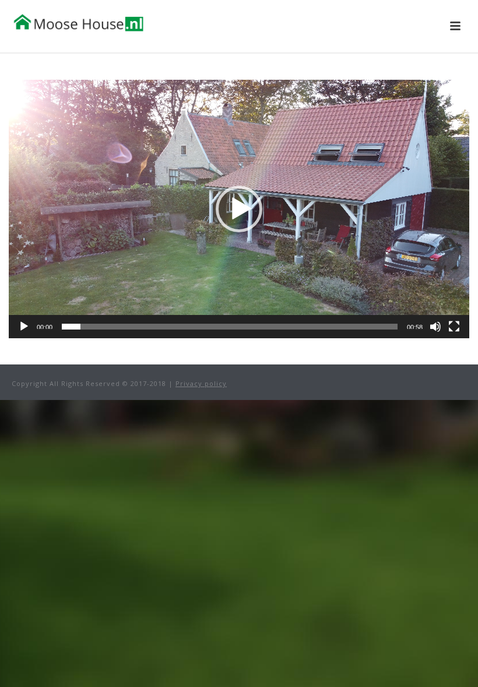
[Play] (24, 326)
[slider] (230, 327)
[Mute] (435, 326)
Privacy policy (201, 383)
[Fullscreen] (454, 326)
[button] (239, 209)
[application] (239, 209)
